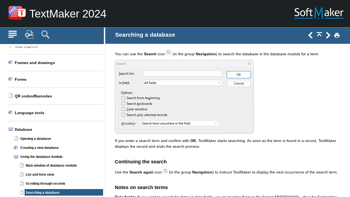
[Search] (45, 34)
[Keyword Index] (29, 34)
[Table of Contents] (12, 34)
